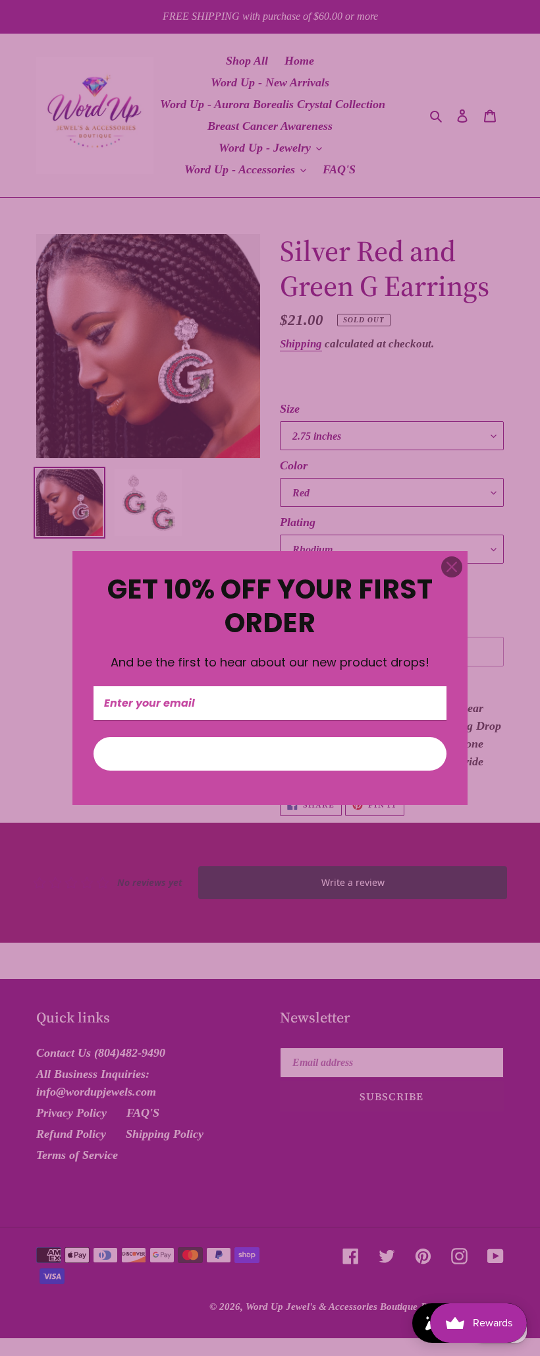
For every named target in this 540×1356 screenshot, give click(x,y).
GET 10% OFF (270, 753)
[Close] (452, 567)
